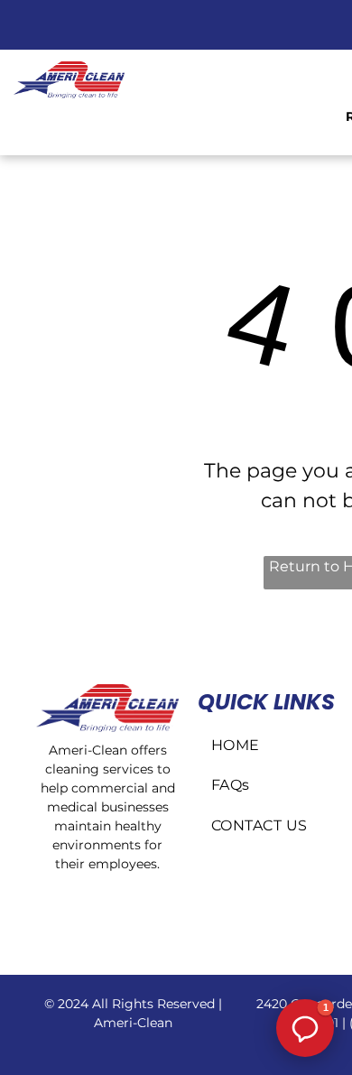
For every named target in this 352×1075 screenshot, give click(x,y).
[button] (305, 1028)
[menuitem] (270, 745)
